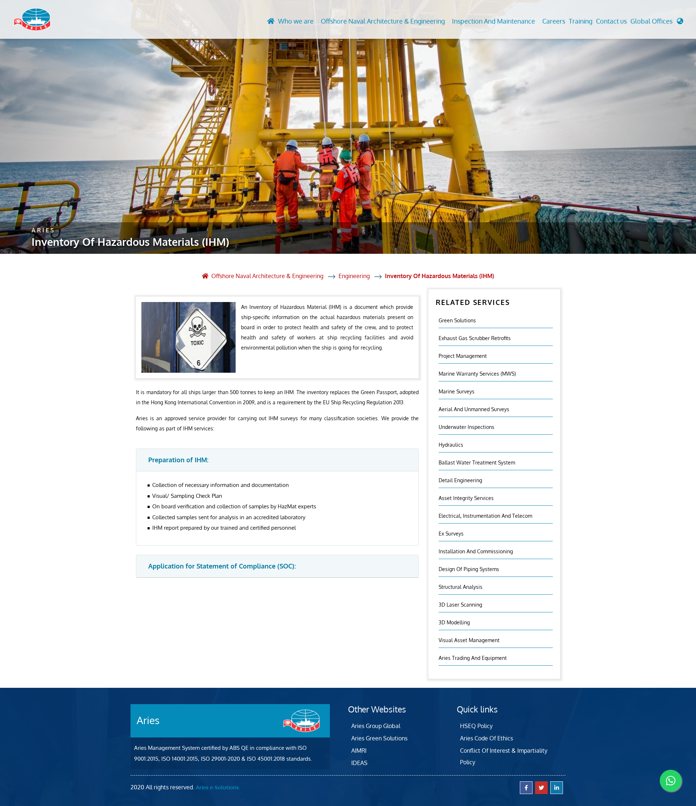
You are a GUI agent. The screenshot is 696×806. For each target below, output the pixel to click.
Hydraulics (451, 445)
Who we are (296, 21)
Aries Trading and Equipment (473, 658)
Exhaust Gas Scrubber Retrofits (475, 338)
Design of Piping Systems (469, 569)
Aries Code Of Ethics (486, 738)
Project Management (463, 356)
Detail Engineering (460, 480)
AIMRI (358, 750)
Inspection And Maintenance (493, 21)
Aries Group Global (375, 725)
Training (580, 21)
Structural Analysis (460, 587)
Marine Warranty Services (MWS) (477, 374)
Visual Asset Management (469, 640)
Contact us (611, 21)
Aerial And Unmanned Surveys (474, 409)
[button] (657, 23)
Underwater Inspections (466, 427)
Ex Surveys (451, 533)
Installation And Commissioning (476, 551)
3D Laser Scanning (460, 605)
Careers (553, 21)
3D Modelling (454, 622)
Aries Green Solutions (379, 738)
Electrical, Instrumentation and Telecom (485, 516)
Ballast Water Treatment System (477, 462)
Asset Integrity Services (466, 498)
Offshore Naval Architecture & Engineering (383, 21)
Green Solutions (457, 320)
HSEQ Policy (476, 725)
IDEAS (359, 762)
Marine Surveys (457, 391)
